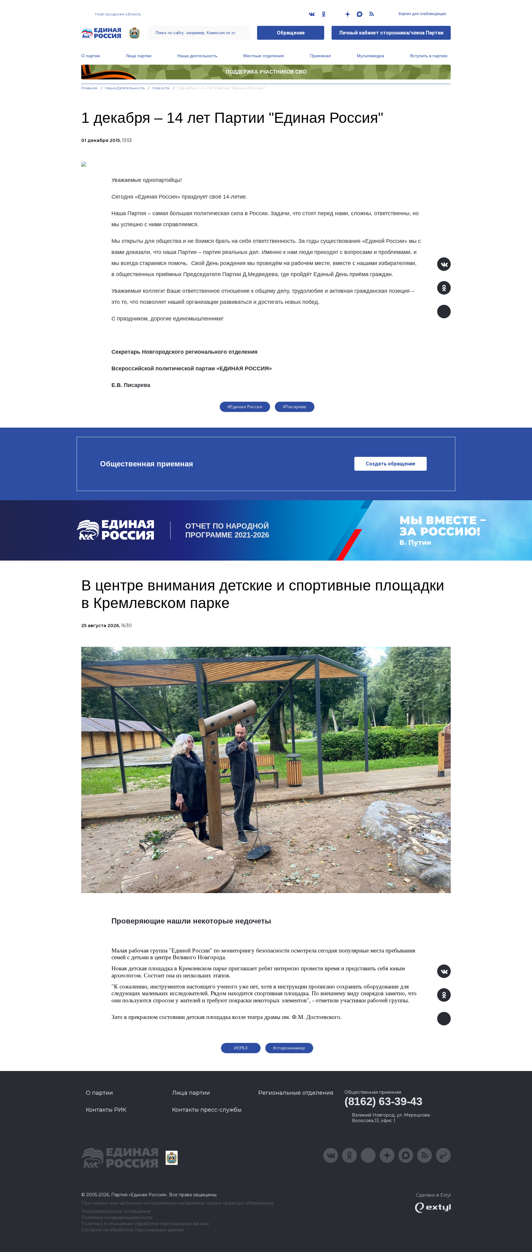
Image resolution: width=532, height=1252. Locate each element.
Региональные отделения (295, 1092)
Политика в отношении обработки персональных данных (145, 1223)
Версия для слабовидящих (422, 14)
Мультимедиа (370, 55)
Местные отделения (263, 55)
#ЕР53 (241, 1047)
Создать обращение (390, 464)
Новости (161, 88)
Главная (89, 88)
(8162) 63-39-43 (383, 1101)
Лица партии (138, 55)
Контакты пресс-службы (207, 1109)
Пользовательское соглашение (116, 1211)
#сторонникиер (289, 1047)
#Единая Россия (245, 406)
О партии (90, 55)
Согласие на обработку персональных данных (132, 1230)
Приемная (320, 55)
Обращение (291, 33)
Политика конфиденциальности (116, 1217)
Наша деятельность (197, 55)
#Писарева (294, 406)
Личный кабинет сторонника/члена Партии (391, 33)
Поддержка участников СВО (266, 71)
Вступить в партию (429, 55)
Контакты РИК (106, 1109)
